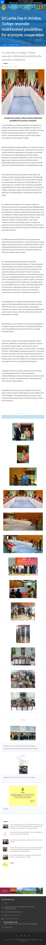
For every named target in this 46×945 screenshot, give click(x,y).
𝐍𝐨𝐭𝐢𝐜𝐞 (12, 863)
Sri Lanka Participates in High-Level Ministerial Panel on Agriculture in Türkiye (25, 856)
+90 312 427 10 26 (11, 919)
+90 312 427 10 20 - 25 (12, 915)
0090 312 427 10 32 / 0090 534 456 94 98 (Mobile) (21, 924)
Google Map (8, 927)
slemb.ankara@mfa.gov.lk (13, 912)
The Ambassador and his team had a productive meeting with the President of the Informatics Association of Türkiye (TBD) (26, 849)
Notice (6, 809)
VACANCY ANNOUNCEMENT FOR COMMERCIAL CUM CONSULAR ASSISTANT (26, 833)
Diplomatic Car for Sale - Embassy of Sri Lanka (19, 777)
